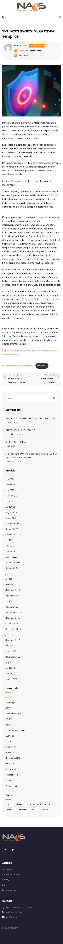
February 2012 (12, 673)
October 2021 (11, 568)
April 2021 (10, 579)
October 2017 (11, 596)
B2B (7, 708)
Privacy (5, 879)
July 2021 (9, 573)
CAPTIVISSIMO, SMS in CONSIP (20, 430)
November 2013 (12, 640)
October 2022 (11, 529)
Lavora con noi (9, 890)
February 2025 (12, 496)
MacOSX (9, 747)
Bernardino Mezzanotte (30, 50)
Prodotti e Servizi (10, 874)
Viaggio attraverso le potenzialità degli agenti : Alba (30, 418)
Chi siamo (7, 869)
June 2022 (10, 546)
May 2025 (9, 490)
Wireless (9, 786)
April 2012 (10, 668)
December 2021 (12, 562)
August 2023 (11, 512)
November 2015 (12, 618)
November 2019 (12, 590)
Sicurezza (23, 55)
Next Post (47, 379)
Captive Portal (34, 804)
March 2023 (10, 518)
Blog (4, 884)
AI (6, 697)
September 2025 (13, 484)
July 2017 (9, 601)
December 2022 (12, 523)
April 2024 (10, 507)
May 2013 (9, 646)
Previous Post (16, 379)
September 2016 (13, 612)
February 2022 (12, 551)
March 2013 (10, 651)
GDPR (8, 736)
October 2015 (11, 623)
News (8, 763)
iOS (7, 741)
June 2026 (10, 479)
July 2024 (9, 501)
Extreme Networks (13, 730)
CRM (7, 719)
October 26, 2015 (37, 45)
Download (42, 366)
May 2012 (9, 662)
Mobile (8, 752)
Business (18, 804)
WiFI (34, 809)
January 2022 (11, 557)
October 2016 (11, 607)
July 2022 (9, 540)
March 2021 (10, 584)
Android (9, 702)
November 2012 (12, 657)
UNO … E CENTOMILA (15, 442)
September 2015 (13, 629)
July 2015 (9, 634)
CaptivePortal (11, 713)
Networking (10, 758)
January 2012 (11, 679)
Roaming (9, 769)
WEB (7, 780)
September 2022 (13, 534)
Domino (8, 725)
